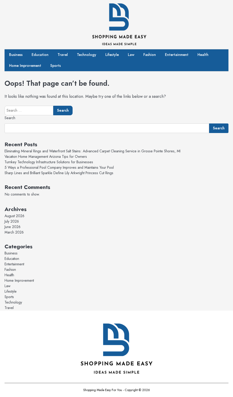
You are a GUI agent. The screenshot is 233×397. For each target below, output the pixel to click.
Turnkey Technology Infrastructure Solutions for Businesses (49, 162)
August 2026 (14, 216)
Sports (55, 65)
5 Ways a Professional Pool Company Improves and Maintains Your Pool (59, 167)
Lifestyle (112, 54)
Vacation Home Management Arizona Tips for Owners (46, 156)
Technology (86, 54)
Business (16, 54)
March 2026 (14, 232)
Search (10, 118)
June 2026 (12, 226)
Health (203, 54)
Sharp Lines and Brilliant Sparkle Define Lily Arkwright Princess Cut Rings (59, 173)
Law (131, 54)
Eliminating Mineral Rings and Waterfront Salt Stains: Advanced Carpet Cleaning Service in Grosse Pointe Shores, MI (92, 151)
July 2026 (12, 221)
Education (40, 54)
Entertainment (176, 54)
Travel (63, 54)
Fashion (149, 54)
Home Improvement (25, 65)
